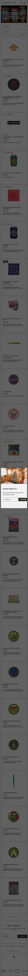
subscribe (23, 499)
